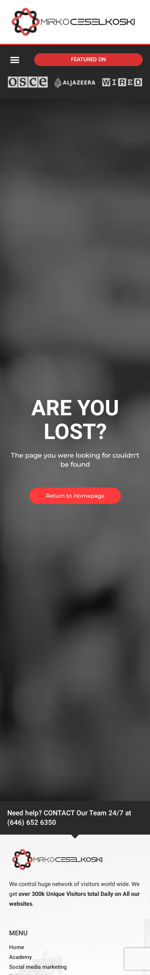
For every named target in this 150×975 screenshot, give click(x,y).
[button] (14, 59)
